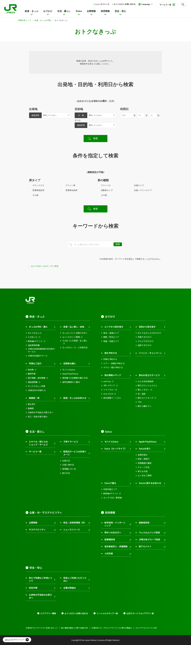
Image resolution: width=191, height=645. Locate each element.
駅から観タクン (144, 406)
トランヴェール (110, 389)
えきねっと (33, 337)
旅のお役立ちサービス (149, 375)
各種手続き (143, 454)
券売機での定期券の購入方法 (75, 378)
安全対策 (33, 587)
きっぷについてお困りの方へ (75, 333)
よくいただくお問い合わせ (125, 4)
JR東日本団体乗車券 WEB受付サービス (41, 350)
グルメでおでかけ (145, 341)
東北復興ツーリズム (112, 398)
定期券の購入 (69, 363)
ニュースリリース (102, 4)
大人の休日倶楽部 (145, 381)
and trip (107, 381)
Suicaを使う (145, 448)
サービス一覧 (35, 451)
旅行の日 (66, 473)
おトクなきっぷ (34, 333)
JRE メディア (109, 385)
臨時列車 (32, 373)
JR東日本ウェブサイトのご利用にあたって (42, 628)
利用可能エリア (110, 489)
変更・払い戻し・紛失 (73, 326)
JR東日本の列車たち (37, 390)
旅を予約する (110, 352)
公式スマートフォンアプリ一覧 (140, 613)
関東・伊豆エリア (111, 337)
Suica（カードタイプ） (115, 448)
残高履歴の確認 (144, 463)
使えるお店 (143, 471)
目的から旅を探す (147, 326)
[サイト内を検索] (183, 4)
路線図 (31, 408)
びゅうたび (108, 393)
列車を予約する (110, 359)
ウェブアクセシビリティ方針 (146, 628)
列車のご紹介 (35, 363)
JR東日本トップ (24, 20)
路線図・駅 (34, 397)
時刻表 (31, 369)
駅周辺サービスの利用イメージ (74, 453)
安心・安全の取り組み (37, 416)
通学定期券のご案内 (71, 382)
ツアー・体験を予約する (114, 363)
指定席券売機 (34, 345)
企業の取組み (69, 587)
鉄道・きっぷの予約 (43, 20)
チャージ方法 (143, 467)
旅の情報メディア (112, 375)
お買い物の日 (68, 464)
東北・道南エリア (111, 333)
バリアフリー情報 (48, 613)
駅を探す (32, 404)
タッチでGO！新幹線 (112, 497)
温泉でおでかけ (144, 345)
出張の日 (66, 460)
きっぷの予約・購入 (38, 326)
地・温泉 (142, 393)
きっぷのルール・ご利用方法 (75, 347)
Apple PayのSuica (70, 373)
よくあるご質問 (144, 475)
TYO (140, 402)
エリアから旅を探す (113, 326)
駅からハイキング (145, 398)
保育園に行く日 (69, 469)
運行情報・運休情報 (36, 378)
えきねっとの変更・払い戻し (75, 340)
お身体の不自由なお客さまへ (40, 412)
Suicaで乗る (110, 483)
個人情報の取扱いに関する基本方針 (74, 628)
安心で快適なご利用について (40, 579)
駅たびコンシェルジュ (147, 385)
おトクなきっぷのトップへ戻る (45, 266)
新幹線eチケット (35, 341)
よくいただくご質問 (71, 337)
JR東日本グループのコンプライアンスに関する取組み (111, 628)
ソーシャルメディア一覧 (107, 613)
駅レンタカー (143, 389)
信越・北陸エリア (111, 341)
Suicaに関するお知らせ (150, 483)
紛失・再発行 (143, 459)
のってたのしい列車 (36, 386)
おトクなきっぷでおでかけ (149, 333)
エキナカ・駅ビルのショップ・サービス (38, 443)
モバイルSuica (68, 369)
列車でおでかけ (144, 337)
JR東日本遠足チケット (38, 355)
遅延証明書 (33, 382)
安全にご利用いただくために (74, 579)
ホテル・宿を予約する (113, 367)
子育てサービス (70, 441)
